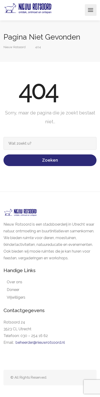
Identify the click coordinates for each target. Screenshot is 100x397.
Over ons (14, 282)
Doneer (13, 289)
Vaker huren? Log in (79, 10)
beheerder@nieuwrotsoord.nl (40, 342)
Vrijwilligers (16, 297)
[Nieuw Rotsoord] (28, 10)
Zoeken (50, 160)
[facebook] (79, 377)
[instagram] (87, 377)
